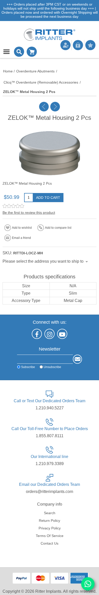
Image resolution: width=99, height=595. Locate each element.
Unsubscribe (52, 367)
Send (77, 359)
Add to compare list (58, 227)
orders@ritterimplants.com (49, 491)
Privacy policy (50, 528)
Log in (78, 45)
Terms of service (49, 536)
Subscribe (28, 367)
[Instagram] (49, 334)
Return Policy (49, 521)
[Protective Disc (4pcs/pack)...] (44, 106)
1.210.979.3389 (50, 464)
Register (65, 45)
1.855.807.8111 (49, 436)
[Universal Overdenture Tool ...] (55, 106)
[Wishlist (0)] (90, 45)
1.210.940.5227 (50, 408)
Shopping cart (32, 52)
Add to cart (48, 198)
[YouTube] (62, 334)
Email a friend (21, 238)
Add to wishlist (22, 227)
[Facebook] (37, 334)
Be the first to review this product (29, 212)
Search (49, 513)
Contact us (49, 543)
